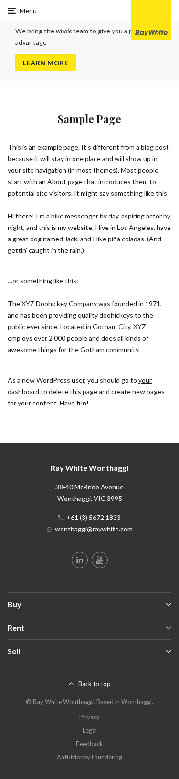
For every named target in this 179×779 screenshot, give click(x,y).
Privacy (89, 717)
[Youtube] (100, 560)
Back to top (94, 683)
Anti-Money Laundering (89, 757)
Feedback (89, 744)
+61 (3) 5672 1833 (93, 517)
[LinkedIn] (80, 560)
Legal (90, 730)
